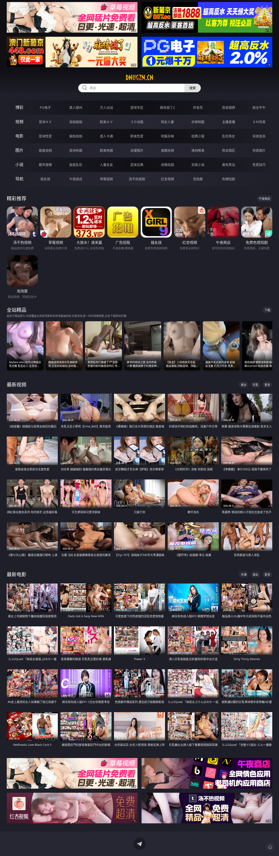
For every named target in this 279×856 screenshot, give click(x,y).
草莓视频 (106, 179)
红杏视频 (167, 179)
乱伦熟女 (228, 136)
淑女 (255, 574)
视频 (19, 122)
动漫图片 (136, 150)
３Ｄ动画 (136, 122)
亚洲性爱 (45, 136)
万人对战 (106, 107)
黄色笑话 (228, 164)
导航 (19, 179)
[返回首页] (270, 847)
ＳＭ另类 (259, 122)
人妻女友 (106, 164)
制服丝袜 (167, 136)
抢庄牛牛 (259, 107)
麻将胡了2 (167, 107)
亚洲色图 (75, 150)
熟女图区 (228, 150)
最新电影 (16, 574)
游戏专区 (136, 107)
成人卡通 (106, 136)
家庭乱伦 (75, 164)
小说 (19, 164)
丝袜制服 (197, 122)
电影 (19, 136)
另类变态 (259, 136)
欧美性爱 (136, 136)
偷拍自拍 (75, 136)
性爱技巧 (259, 164)
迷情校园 (167, 164)
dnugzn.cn (139, 77)
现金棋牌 (228, 107)
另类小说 (197, 164)
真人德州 (75, 107)
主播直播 (228, 122)
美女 (244, 385)
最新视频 (16, 384)
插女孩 (45, 179)
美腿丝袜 (167, 150)
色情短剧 (228, 179)
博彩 (19, 107)
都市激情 (45, 164)
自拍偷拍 (75, 122)
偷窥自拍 (45, 150)
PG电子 (45, 107)
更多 (267, 385)
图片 (19, 150)
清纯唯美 (197, 150)
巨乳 (255, 385)
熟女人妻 (167, 122)
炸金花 (198, 107)
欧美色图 (106, 150)
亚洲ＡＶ (45, 122)
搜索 (192, 88)
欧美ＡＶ (106, 122)
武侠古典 (136, 164)
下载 (267, 310)
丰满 (244, 574)
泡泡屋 (198, 179)
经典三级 (197, 136)
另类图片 (259, 150)
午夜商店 (75, 179)
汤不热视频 (137, 179)
